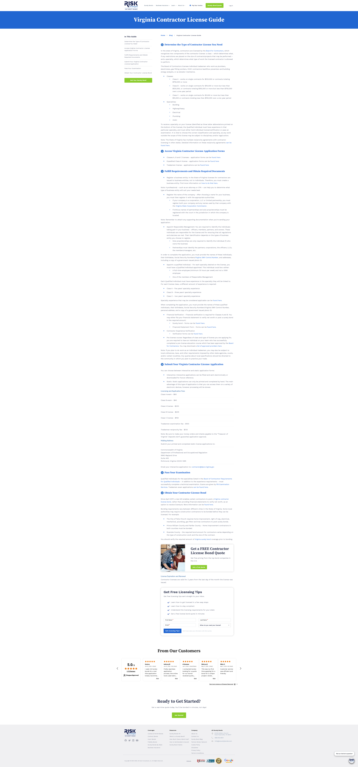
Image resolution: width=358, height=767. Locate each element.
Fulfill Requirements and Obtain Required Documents (136, 56)
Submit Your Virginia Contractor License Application (136, 63)
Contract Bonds (153, 736)
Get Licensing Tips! (172, 631)
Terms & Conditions (197, 753)
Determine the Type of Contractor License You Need (136, 43)
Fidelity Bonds (152, 742)
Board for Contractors (214, 51)
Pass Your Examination (132, 68)
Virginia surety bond (203, 539)
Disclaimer (194, 747)
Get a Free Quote (199, 567)
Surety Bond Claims (176, 745)
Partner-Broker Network (199, 742)
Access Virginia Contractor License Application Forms (137, 49)
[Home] (131, 2)
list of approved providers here (209, 346)
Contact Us (195, 736)
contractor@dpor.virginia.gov (203, 467)
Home (163, 35)
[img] (131, 668)
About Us (181, 5)
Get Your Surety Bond (138, 80)
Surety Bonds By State (155, 745)
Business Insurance (162, 5)
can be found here (200, 487)
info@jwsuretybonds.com (223, 741)
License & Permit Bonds (155, 733)
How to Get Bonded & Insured (179, 742)
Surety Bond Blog (196, 739)
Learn (173, 5)
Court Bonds (152, 739)
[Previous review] (117, 668)
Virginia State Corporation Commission (191, 206)
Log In (231, 5)
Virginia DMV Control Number (206, 257)
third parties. (208, 631)
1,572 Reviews (131, 671)
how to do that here (209, 183)
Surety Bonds (148, 5)
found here (216, 157)
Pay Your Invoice (197, 5)
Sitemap (189, 761)
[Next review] (241, 668)
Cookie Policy (195, 745)
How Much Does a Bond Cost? (179, 739)
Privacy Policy (195, 750)
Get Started (179, 715)
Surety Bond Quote (215, 5)
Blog (171, 35)
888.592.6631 (219, 738)
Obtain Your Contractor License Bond (138, 73)
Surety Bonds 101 (175, 733)
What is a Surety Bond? (177, 736)
